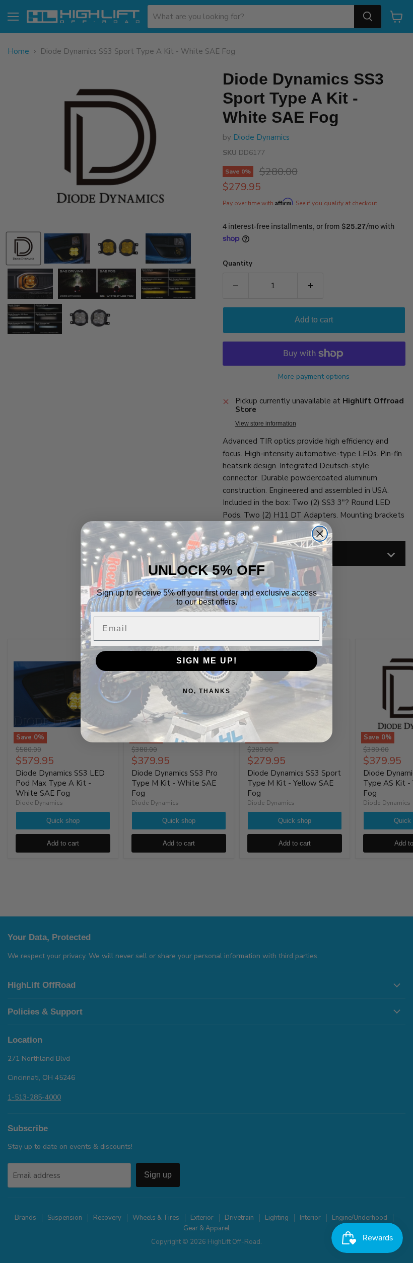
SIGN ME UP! (206, 660)
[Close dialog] (319, 533)
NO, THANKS (207, 691)
